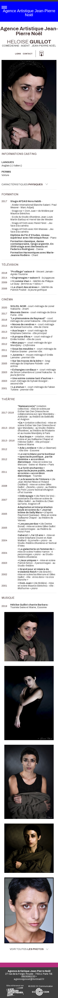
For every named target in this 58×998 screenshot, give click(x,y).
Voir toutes (27, 949)
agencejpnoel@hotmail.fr (29, 979)
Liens (18, 54)
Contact (27, 54)
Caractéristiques (22, 184)
